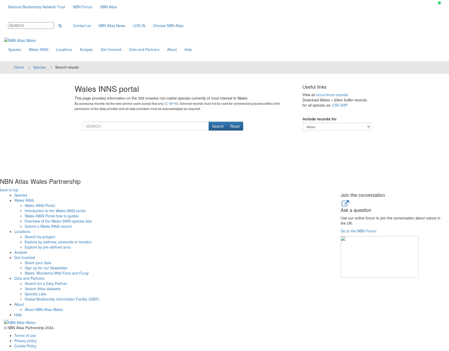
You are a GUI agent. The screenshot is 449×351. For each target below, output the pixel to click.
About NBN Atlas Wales (44, 309)
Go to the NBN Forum (359, 230)
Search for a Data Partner (46, 283)
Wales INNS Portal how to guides (52, 215)
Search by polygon (40, 236)
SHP (343, 105)
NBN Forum (83, 6)
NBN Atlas (108, 6)
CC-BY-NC (171, 103)
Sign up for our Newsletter (46, 267)
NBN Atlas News (111, 25)
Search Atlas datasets (43, 288)
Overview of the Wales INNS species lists (58, 221)
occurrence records (332, 94)
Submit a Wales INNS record (48, 226)
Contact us (82, 25)
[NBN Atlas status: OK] (439, 2)
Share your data (38, 262)
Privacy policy (25, 340)
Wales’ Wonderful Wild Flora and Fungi (57, 273)
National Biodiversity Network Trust (36, 6)
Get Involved (111, 49)
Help (188, 49)
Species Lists (35, 293)
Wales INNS (38, 49)
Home (19, 67)
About (172, 49)
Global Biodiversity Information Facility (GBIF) (62, 299)
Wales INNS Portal (40, 205)
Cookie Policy (25, 345)
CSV (335, 105)
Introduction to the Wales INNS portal (55, 210)
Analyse (86, 49)
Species (14, 49)
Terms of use (25, 335)
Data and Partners (144, 49)
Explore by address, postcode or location (58, 241)
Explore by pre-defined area (48, 247)
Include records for (319, 118)
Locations (64, 49)
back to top (9, 189)
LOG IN (139, 25)
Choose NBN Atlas (168, 25)
